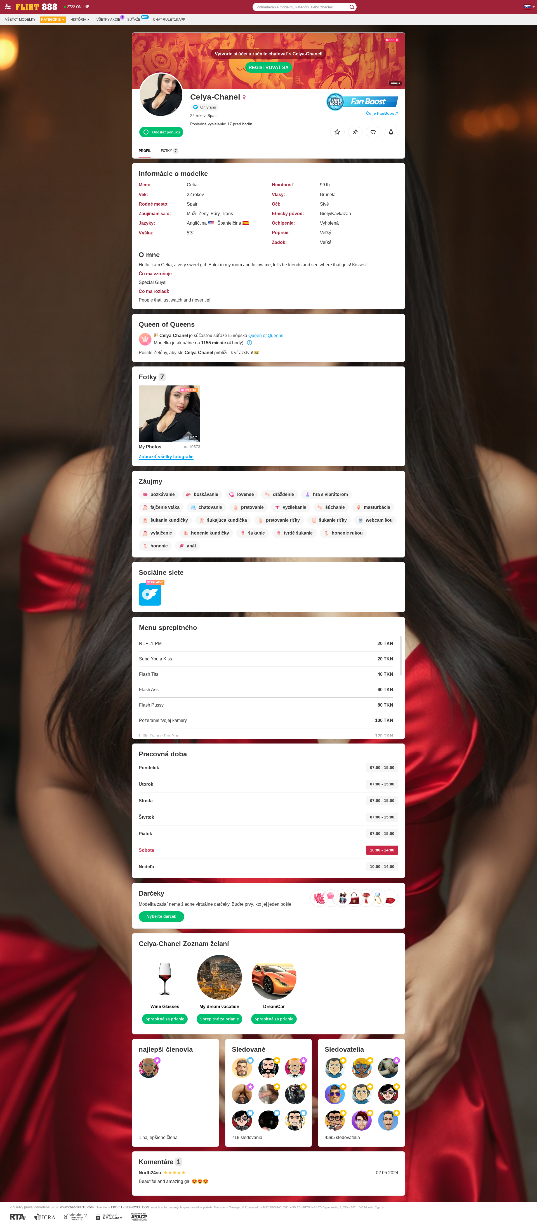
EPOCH (116, 1207)
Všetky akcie (108, 20)
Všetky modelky (20, 20)
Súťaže (133, 20)
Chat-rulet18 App (169, 20)
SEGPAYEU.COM (137, 1207)
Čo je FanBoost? (382, 113)
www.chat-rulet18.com (77, 1207)
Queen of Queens (265, 335)
